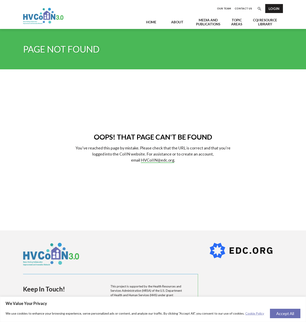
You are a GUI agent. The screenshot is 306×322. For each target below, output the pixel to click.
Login (274, 9)
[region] (153, 309)
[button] (259, 9)
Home (151, 22)
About (177, 22)
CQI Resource (265, 22)
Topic (236, 22)
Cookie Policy (254, 313)
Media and (208, 22)
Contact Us (243, 8)
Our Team (224, 8)
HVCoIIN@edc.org (157, 160)
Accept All (285, 313)
